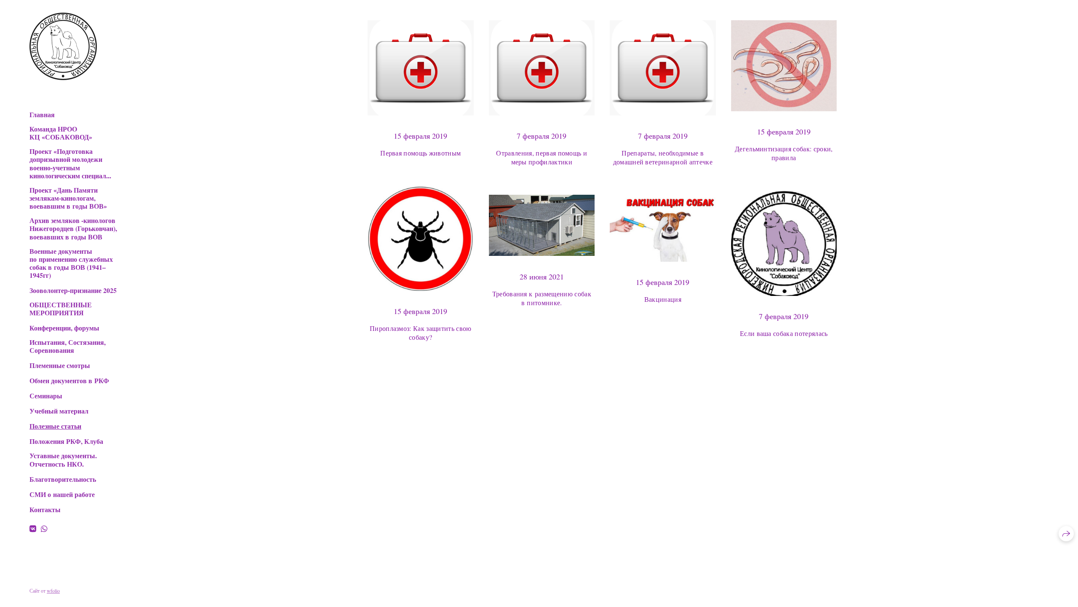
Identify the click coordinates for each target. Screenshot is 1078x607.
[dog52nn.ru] (63, 46)
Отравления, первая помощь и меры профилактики (541, 157)
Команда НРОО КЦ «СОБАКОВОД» (60, 133)
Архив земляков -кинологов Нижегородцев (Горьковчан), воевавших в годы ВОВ (73, 228)
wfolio (53, 590)
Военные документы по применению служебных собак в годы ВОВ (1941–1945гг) (71, 263)
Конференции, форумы (64, 328)
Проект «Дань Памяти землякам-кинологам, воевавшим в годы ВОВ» (68, 198)
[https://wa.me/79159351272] (44, 529)
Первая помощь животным (420, 152)
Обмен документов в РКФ (69, 380)
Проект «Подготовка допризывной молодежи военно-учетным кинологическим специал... (70, 163)
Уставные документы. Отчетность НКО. (63, 459)
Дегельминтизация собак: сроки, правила (784, 153)
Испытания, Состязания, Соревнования (67, 346)
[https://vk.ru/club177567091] (32, 529)
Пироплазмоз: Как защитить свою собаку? (421, 332)
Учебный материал (58, 411)
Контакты (45, 509)
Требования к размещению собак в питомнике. (541, 298)
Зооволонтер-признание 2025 (73, 290)
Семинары (45, 396)
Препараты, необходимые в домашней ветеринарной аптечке (662, 157)
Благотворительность (62, 479)
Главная (42, 114)
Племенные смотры (59, 365)
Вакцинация (662, 299)
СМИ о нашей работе (62, 494)
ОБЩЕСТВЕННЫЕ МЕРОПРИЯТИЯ (60, 309)
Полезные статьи (55, 426)
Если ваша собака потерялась (784, 333)
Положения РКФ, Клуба (66, 441)
